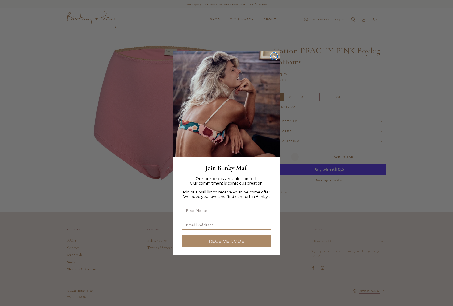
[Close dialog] (274, 56)
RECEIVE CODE (226, 241)
